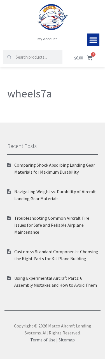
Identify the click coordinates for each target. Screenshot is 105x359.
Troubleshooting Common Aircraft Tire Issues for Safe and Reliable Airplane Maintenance (51, 225)
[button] (93, 39)
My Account (47, 38)
